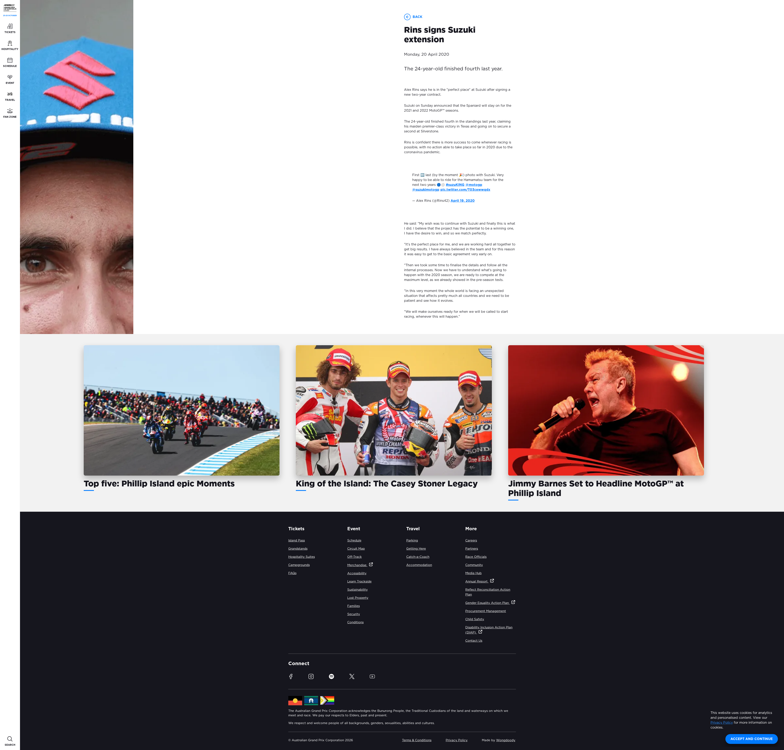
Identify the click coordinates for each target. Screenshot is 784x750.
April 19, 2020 (463, 200)
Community (474, 565)
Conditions (355, 622)
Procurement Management (485, 611)
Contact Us (473, 640)
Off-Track (354, 556)
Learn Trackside (359, 581)
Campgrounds (299, 565)
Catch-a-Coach (417, 556)
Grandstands (297, 548)
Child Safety (474, 619)
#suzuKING (455, 184)
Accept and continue (752, 739)
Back (417, 17)
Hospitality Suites (301, 556)
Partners (471, 548)
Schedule (354, 540)
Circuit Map (356, 548)
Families (353, 606)
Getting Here (416, 548)
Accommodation (419, 565)
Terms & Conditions (416, 740)
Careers (471, 540)
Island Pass (296, 540)
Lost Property (357, 597)
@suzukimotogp (425, 189)
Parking (412, 540)
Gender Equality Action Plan (487, 603)
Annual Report (477, 581)
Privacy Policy (721, 722)
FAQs (292, 573)
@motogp (474, 184)
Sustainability (357, 589)
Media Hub (473, 573)
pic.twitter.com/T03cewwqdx (465, 189)
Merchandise (357, 565)
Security (353, 614)
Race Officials (476, 556)
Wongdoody (505, 740)
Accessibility (356, 573)
